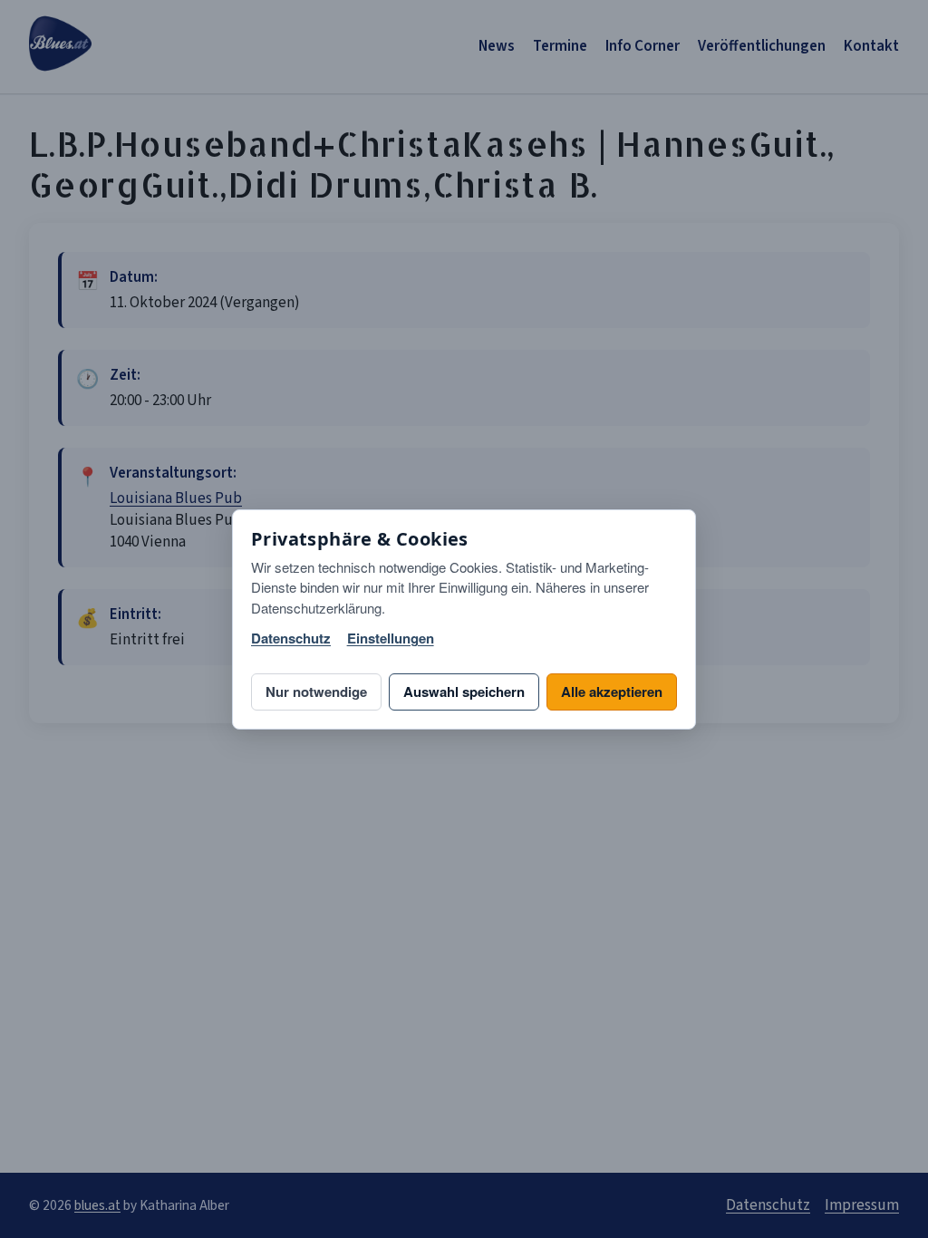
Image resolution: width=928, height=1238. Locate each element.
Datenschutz (291, 638)
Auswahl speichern (464, 691)
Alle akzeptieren (611, 691)
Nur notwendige (316, 691)
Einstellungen (390, 638)
